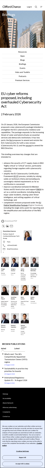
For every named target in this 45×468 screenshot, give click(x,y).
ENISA (38, 190)
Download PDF (11, 221)
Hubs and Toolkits (22, 72)
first (11, 140)
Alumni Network (8, 403)
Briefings (22, 64)
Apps (22, 56)
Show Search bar (36, 6)
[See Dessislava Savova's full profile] (5, 252)
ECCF (16, 176)
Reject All (22, 457)
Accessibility (7, 398)
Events (22, 68)
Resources (22, 52)
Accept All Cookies (22, 464)
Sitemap (5, 394)
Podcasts (22, 76)
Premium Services (22, 80)
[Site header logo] (19, 7)
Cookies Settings (22, 451)
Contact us (6, 416)
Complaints (6, 412)
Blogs (22, 60)
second (29, 146)
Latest (17, 349)
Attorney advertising (9, 407)
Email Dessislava (12, 249)
